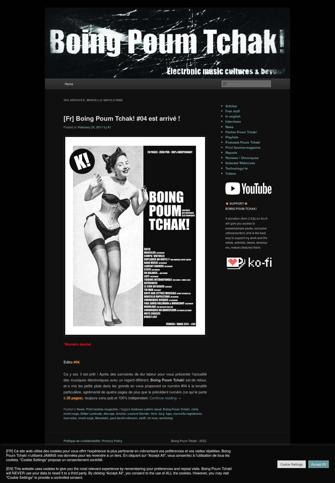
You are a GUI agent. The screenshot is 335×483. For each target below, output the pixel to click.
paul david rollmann (123, 418)
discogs (109, 413)
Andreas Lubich (142, 409)
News (81, 409)
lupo (169, 413)
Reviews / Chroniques (241, 157)
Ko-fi (264, 218)
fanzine (121, 413)
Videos (230, 173)
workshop (166, 418)
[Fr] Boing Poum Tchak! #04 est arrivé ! (122, 118)
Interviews (233, 121)
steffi (142, 418)
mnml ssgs (86, 418)
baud (158, 409)
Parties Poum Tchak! (241, 132)
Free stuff (232, 111)
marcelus (70, 418)
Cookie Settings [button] (291, 464)
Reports (231, 152)
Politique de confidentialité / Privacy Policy (93, 441)
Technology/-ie (236, 168)
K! (109, 127)
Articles (231, 106)
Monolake (102, 418)
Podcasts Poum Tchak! (242, 142)
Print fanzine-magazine (102, 409)
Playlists (231, 137)
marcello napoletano (187, 413)
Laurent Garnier (139, 413)
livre (154, 413)
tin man (152, 418)
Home (69, 83)
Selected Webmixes (240, 163)
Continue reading (165, 397)
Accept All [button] (318, 464)
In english (233, 116)
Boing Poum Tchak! (176, 409)
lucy (162, 413)
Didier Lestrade (91, 413)
